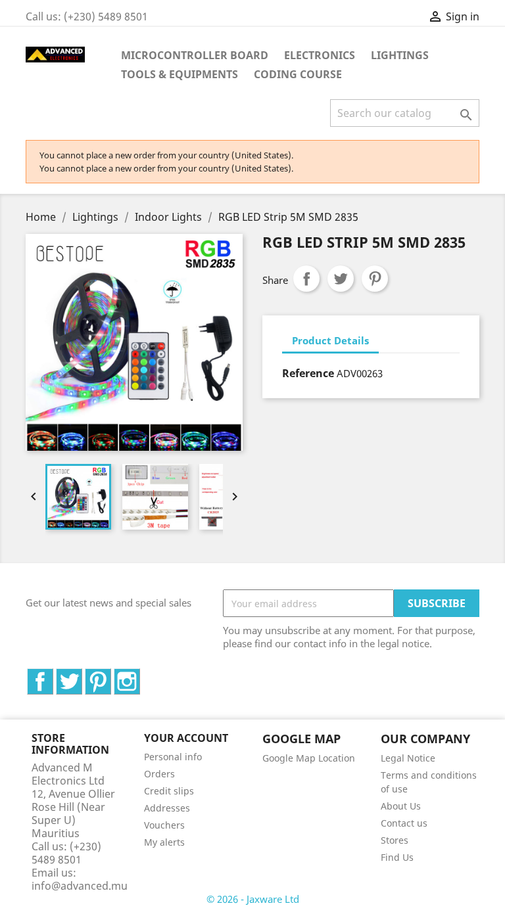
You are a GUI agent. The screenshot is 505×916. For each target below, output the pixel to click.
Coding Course (298, 74)
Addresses (167, 808)
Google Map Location (308, 758)
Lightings (400, 55)
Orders (159, 773)
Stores (394, 840)
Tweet (340, 278)
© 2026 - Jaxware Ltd (252, 898)
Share (306, 278)
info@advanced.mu (80, 886)
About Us (401, 806)
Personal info (173, 756)
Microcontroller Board (194, 55)
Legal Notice (408, 758)
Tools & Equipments (179, 74)
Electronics (319, 55)
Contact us (404, 823)
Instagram (139, 675)
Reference (308, 373)
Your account (186, 738)
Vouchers (164, 825)
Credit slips (169, 791)
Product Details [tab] (330, 340)
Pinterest (375, 278)
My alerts (164, 842)
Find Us (397, 857)
